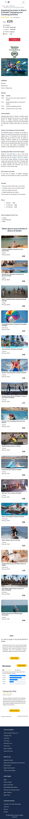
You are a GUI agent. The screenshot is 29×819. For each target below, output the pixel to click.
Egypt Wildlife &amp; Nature (10, 787)
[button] (9, 2)
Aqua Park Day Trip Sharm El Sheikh (12, 349)
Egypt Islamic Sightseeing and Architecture (14, 762)
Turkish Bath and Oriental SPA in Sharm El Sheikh (14, 564)
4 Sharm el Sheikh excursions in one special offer (12, 250)
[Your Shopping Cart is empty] (6, 2)
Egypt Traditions (8, 792)
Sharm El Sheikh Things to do (11, 733)
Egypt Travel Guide (8, 784)
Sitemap (6, 811)
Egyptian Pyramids (8, 760)
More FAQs (14, 658)
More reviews (14, 710)
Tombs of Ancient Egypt (9, 770)
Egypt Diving (7, 795)
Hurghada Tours (8, 735)
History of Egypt (8, 782)
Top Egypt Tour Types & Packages (12, 804)
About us (6, 809)
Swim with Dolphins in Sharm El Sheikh (13, 516)
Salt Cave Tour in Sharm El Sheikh (11, 493)
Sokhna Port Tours (8, 751)
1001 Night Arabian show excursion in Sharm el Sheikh (13, 589)
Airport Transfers (8, 748)
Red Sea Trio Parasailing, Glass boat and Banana (13, 421)
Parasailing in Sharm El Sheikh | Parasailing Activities (14, 324)
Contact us (6, 806)
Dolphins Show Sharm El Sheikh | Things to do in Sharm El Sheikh (14, 396)
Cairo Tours (6, 738)
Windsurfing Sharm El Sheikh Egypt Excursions (12, 614)
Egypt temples (7, 765)
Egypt (5, 779)
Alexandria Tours (8, 743)
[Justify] (23, 2)
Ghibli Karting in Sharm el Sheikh (11, 446)
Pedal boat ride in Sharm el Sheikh (11, 469)
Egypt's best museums (9, 768)
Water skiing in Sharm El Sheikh (11, 540)
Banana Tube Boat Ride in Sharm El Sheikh (14, 372)
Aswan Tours (7, 746)
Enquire (14, 39)
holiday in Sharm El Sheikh (20, 157)
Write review (21, 665)
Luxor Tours (6, 740)
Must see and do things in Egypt (11, 789)
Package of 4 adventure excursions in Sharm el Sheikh (13, 275)
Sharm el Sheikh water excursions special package (14, 300)
